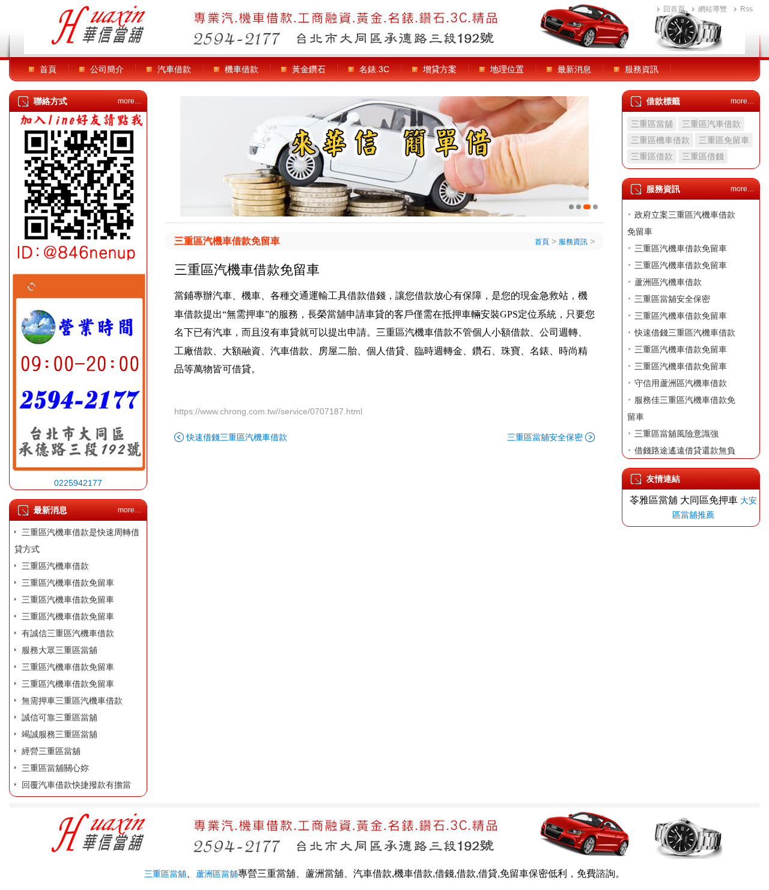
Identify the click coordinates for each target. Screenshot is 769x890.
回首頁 (674, 9)
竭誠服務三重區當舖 (59, 734)
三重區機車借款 (660, 140)
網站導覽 (712, 9)
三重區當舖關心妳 (55, 768)
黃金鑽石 (309, 69)
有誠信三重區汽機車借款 (68, 633)
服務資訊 (641, 69)
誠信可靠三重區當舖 (59, 717)
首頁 (48, 69)
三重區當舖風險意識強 (676, 433)
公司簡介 (107, 69)
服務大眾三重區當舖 (59, 650)
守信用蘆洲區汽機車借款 (680, 383)
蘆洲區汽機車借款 (668, 282)
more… (130, 101)
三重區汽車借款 (711, 124)
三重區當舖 (652, 124)
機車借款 (241, 69)
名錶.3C (374, 69)
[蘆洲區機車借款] (384, 156)
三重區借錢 (703, 156)
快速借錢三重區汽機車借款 (236, 437)
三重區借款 (652, 156)
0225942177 (78, 483)
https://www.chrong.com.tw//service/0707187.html (268, 411)
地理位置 (507, 69)
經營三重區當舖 (51, 751)
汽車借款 (174, 69)
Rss (746, 9)
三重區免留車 (724, 140)
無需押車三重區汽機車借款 (72, 700)
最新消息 (574, 69)
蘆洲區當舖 (217, 874)
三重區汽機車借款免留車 (68, 583)
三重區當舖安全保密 (545, 437)
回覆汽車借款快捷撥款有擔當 (76, 785)
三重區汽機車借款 (55, 566)
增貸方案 (440, 69)
